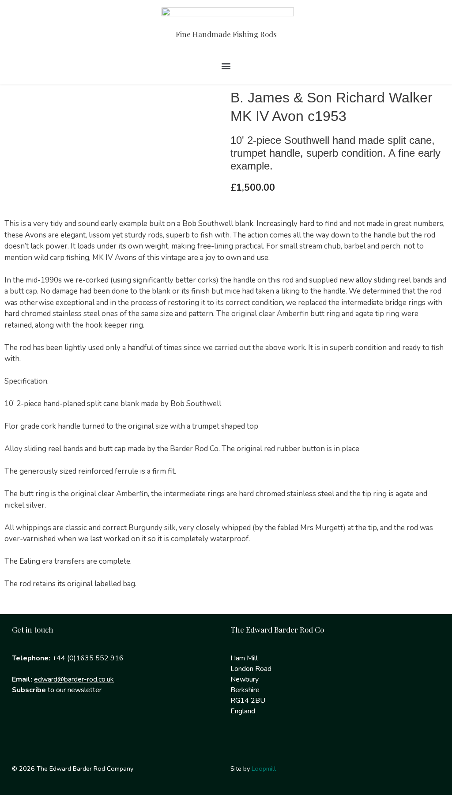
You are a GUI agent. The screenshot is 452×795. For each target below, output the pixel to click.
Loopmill (264, 768)
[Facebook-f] (23, 726)
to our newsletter (57, 690)
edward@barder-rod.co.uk (74, 679)
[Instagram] (51, 726)
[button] (226, 66)
